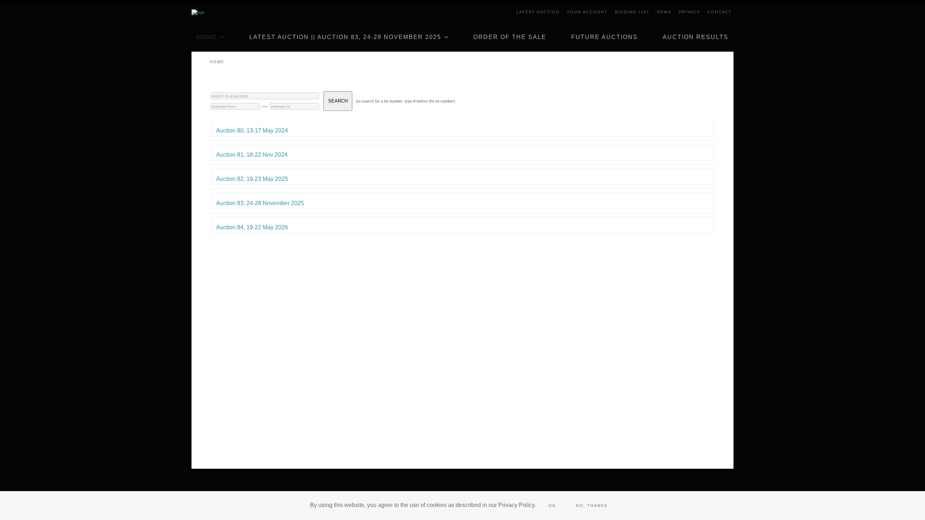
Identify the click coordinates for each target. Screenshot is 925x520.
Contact (719, 12)
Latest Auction (538, 12)
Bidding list (632, 12)
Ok (552, 505)
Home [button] (207, 37)
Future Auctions (604, 37)
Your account (587, 12)
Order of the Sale (509, 37)
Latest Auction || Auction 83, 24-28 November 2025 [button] (345, 37)
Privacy (689, 12)
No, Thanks (591, 505)
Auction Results (695, 37)
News (664, 12)
